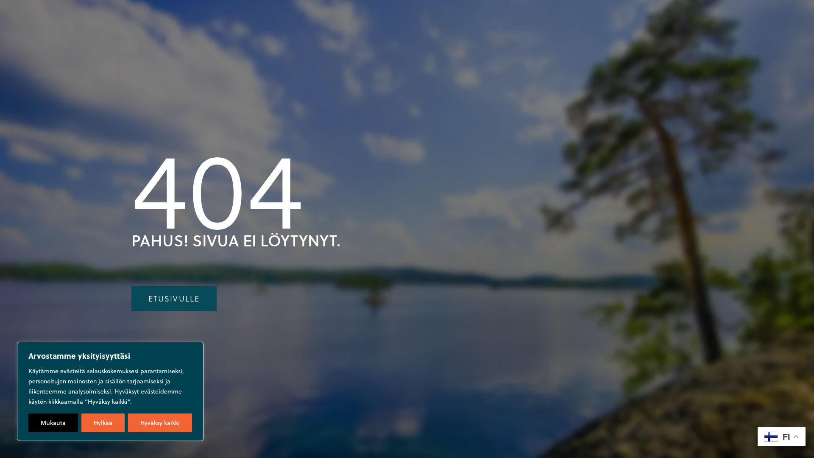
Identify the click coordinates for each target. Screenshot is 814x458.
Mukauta (53, 423)
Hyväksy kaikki (160, 423)
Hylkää (103, 423)
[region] (110, 391)
